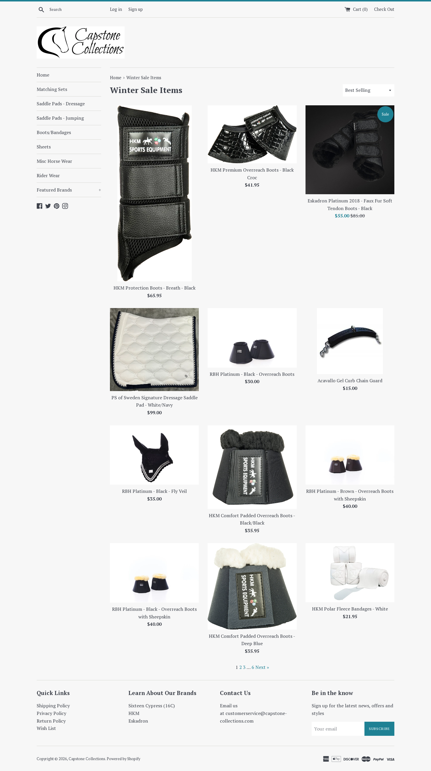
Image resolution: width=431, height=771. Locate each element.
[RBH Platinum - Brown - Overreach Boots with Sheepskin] (350, 455)
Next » (262, 667)
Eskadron (138, 721)
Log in (116, 9)
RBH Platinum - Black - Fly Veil (154, 491)
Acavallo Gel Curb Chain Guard (350, 380)
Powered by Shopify (123, 758)
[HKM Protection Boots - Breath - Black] (154, 193)
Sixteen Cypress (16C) (151, 705)
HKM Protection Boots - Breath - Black (154, 288)
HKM (133, 713)
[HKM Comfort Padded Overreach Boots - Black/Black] (252, 467)
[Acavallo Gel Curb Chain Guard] (350, 341)
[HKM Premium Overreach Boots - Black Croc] (252, 134)
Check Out (384, 9)
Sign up (135, 9)
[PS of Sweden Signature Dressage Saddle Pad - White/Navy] (154, 349)
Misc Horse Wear (54, 161)
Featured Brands (69, 190)
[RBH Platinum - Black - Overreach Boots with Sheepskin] (154, 573)
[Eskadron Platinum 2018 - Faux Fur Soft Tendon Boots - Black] (350, 149)
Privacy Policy (51, 713)
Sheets (44, 146)
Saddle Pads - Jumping (60, 118)
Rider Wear (48, 175)
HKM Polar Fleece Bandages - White (350, 609)
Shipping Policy (53, 705)
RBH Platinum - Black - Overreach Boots (252, 374)
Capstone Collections (87, 758)
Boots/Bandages (54, 132)
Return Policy (51, 721)
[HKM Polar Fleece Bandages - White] (350, 572)
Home (43, 75)
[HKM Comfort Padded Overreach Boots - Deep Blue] (252, 586)
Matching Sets (52, 89)
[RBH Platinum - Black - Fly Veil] (154, 455)
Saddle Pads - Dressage (61, 103)
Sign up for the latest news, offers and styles (352, 709)
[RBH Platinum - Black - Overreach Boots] (252, 338)
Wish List (46, 728)
